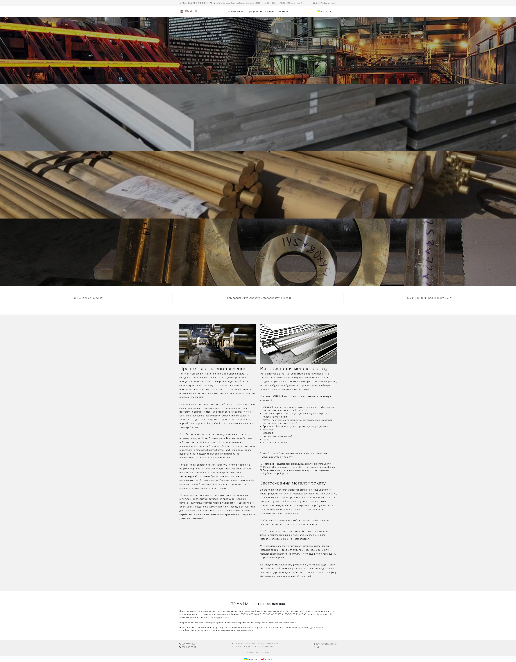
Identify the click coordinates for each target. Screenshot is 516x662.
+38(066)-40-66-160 (271, 614)
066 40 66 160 (189, 3)
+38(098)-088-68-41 (249, 614)
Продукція (253, 11)
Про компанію (235, 11)
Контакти (283, 11)
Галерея (269, 11)
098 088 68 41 (205, 3)
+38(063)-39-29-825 (293, 614)
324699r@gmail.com (325, 3)
